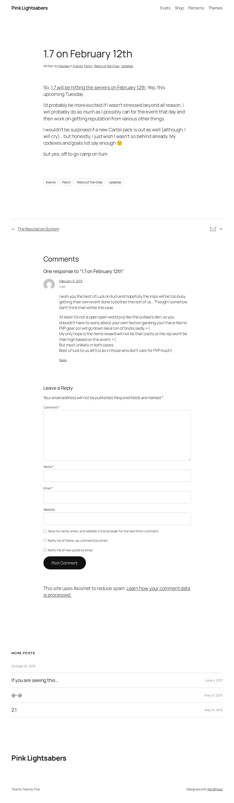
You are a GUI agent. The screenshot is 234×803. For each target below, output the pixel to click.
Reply (63, 360)
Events (77, 66)
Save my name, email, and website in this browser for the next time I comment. (103, 531)
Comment (51, 407)
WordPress (215, 789)
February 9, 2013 (70, 281)
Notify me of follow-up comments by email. (78, 540)
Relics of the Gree (106, 66)
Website (49, 509)
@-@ (16, 695)
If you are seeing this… (34, 680)
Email (48, 488)
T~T (212, 229)
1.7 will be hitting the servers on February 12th (98, 87)
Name (48, 466)
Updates (127, 66)
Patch (88, 66)
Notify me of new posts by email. (70, 550)
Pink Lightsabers (29, 8)
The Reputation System (38, 229)
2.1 (14, 709)
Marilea (63, 66)
